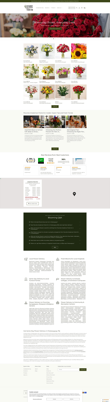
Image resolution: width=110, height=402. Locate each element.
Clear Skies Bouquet (27, 62)
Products (25, 372)
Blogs (36, 370)
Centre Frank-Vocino (69, 310)
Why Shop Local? (49, 372)
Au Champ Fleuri (65, 290)
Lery (35, 265)
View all (55, 106)
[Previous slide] (49, 38)
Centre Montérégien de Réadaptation (70, 261)
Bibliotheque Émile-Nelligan (79, 292)
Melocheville (51, 265)
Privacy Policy (40, 396)
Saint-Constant (47, 267)
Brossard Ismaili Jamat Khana (35, 316)
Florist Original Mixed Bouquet (78, 62)
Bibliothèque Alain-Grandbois (67, 293)
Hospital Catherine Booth (66, 269)
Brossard (37, 261)
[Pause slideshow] (61, 38)
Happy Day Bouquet (43, 62)
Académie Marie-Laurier (80, 284)
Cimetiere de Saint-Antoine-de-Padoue (38, 283)
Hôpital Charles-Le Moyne (79, 270)
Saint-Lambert (42, 269)
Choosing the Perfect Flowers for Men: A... (53, 130)
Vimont (38, 271)
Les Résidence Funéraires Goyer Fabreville (39, 297)
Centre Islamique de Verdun (44, 320)
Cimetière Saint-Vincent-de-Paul (36, 288)
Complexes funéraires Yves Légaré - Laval (38, 293)
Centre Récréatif (78, 310)
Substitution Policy (50, 381)
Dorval (39, 262)
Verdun (34, 271)
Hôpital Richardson (75, 271)
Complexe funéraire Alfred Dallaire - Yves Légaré (41, 290)
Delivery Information (50, 374)
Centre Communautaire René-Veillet (70, 308)
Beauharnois (32, 261)
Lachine (49, 264)
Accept (54, 399)
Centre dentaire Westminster (68, 264)
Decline (71, 399)
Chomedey (48, 261)
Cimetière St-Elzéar (49, 288)
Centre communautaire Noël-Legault (76, 315)
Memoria (46, 298)
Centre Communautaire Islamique (42, 317)
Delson (35, 262)
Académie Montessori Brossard (68, 285)
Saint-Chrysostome (39, 267)
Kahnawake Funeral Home (39, 296)
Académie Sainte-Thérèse (73, 288)
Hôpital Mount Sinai (65, 271)
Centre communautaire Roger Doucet (71, 317)
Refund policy (49, 379)
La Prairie (42, 264)
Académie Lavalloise (69, 284)
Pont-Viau (51, 266)
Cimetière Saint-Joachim (35, 287)
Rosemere (31, 267)
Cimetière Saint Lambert (48, 285)
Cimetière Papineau (38, 285)
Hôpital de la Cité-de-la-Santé (73, 273)
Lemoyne (31, 265)
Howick (50, 262)
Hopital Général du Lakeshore (79, 267)
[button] (47, 8)
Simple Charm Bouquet (60, 82)
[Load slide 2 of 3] (53, 39)
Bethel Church (50, 313)
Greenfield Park (44, 262)
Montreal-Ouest (37, 266)
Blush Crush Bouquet (28, 103)
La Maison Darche (50, 296)
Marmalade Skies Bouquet (45, 103)
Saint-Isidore (35, 269)
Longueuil (39, 265)
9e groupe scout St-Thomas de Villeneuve (70, 306)
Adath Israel (31, 308)
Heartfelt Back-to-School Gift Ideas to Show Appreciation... (33, 131)
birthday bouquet (78, 350)
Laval (53, 264)
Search (36, 368)
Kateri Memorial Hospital (76, 275)
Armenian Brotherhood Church (42, 311)
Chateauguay (43, 261)
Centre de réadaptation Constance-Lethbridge (75, 262)
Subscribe (83, 369)
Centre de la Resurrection (45, 322)
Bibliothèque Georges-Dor (79, 293)
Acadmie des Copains (66, 283)
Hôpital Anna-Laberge (77, 269)
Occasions (25, 370)
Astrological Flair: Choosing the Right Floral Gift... (76, 131)
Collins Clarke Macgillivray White (36, 289)
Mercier (30, 266)
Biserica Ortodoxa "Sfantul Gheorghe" (45, 314)
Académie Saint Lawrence (74, 287)
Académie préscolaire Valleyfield (78, 289)
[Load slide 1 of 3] (52, 39)
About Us (25, 374)
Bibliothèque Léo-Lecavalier (79, 296)
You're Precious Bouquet (60, 62)
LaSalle (45, 264)
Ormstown (45, 266)
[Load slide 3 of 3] (55, 39)
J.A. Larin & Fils (44, 294)
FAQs (47, 368)
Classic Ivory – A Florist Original (30, 82)
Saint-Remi (48, 269)
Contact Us (48, 370)
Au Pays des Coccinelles (74, 290)
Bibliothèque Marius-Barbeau (79, 297)
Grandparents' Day (27, 368)
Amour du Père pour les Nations (42, 308)
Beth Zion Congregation (41, 313)
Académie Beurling (76, 283)
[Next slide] (58, 38)
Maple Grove (45, 265)
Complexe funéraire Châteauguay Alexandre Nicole (41, 292)
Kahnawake (36, 264)
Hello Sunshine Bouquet (44, 82)
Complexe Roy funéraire (48, 289)
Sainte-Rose (37, 270)
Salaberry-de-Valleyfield (46, 270)
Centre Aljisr (32, 317)
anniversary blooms (38, 351)
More (55, 247)
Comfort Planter (58, 103)
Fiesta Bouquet (74, 82)
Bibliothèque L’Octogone (66, 297)
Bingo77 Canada (33, 314)
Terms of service (49, 383)
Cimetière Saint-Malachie (48, 287)
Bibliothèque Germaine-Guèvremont (69, 294)
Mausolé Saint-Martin (38, 298)
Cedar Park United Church (48, 316)
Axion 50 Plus (82, 306)
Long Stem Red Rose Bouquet (77, 103)
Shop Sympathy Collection (58, 30)
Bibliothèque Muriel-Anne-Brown (68, 298)
